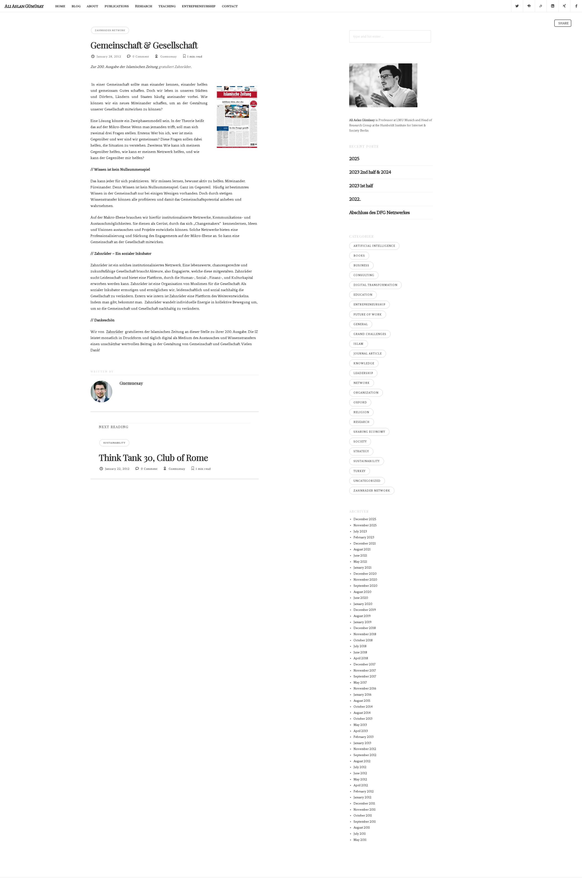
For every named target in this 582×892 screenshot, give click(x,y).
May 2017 (360, 683)
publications (117, 6)
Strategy (361, 451)
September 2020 (365, 586)
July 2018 (360, 646)
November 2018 (365, 634)
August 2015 (362, 701)
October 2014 (363, 707)
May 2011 (360, 840)
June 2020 (361, 598)
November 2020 (365, 580)
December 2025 (365, 519)
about (92, 6)
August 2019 (362, 616)
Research (143, 6)
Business (361, 265)
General (361, 324)
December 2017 (365, 664)
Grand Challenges (370, 334)
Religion (361, 412)
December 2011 (364, 803)
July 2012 (360, 767)
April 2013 (361, 731)
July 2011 (360, 834)
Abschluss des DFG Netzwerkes (379, 212)
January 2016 (362, 695)
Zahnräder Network (110, 30)
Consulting (364, 275)
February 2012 (364, 791)
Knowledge (364, 363)
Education (363, 294)
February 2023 (364, 537)
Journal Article (368, 353)
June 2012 (360, 773)
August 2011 (362, 828)
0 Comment (141, 56)
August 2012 (362, 761)
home (60, 6)
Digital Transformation (375, 285)
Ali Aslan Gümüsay (24, 6)
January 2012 (362, 797)
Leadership (363, 373)
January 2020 (363, 604)
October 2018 (363, 640)
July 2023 (360, 531)
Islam (359, 343)
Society (360, 441)
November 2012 (365, 749)
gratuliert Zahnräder (175, 67)
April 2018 (361, 658)
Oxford (360, 402)
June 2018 (360, 652)
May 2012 (360, 779)
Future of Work (368, 314)
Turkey (360, 471)
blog (76, 6)
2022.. (355, 199)
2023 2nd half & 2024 (370, 172)
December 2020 (365, 574)
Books (359, 255)
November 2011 (365, 810)
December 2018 (365, 628)
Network (362, 383)
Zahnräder (114, 332)
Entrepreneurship (369, 304)
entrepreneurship (199, 6)
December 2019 (365, 610)
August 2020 (362, 592)
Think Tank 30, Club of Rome (153, 457)
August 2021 (362, 549)
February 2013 (364, 737)
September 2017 (365, 676)
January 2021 (362, 568)
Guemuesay (168, 56)
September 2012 (365, 755)
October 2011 (363, 815)
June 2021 (360, 555)
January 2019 (362, 622)
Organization (366, 392)
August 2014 (362, 713)
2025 (354, 158)
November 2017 (365, 670)
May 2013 (360, 725)
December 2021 (365, 543)
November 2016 (365, 688)
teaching (167, 6)
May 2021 (360, 562)
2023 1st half (361, 185)
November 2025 (365, 525)
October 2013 (363, 719)
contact (230, 6)
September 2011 (365, 822)
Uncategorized (367, 480)
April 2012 (361, 785)
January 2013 (362, 743)
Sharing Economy (369, 431)
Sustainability (114, 442)
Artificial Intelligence (374, 245)
